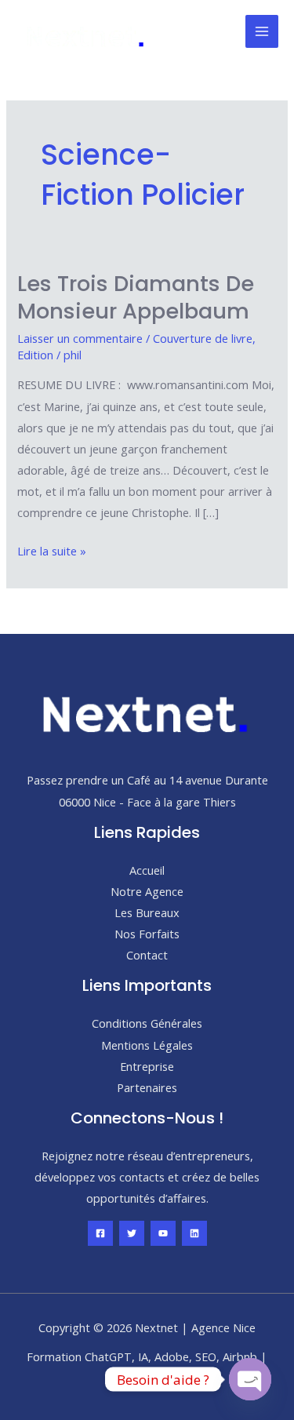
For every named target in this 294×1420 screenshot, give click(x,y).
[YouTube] (163, 1233)
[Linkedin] (194, 1233)
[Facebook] (100, 1233)
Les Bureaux (147, 912)
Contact (147, 955)
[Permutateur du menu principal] (261, 31)
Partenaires (147, 1087)
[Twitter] (131, 1233)
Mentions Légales (147, 1045)
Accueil (147, 870)
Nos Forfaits (147, 933)
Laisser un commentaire (80, 338)
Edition (35, 354)
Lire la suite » (51, 552)
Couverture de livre (202, 338)
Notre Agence (147, 891)
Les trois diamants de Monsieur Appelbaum (135, 297)
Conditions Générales (147, 1023)
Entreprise (147, 1066)
